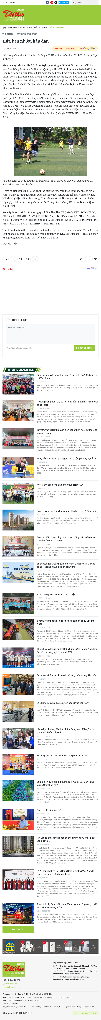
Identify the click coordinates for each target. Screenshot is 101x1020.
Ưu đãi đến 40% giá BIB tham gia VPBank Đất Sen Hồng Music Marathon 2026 (65, 783)
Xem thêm (16, 929)
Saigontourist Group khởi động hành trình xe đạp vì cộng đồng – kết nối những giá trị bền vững (66, 565)
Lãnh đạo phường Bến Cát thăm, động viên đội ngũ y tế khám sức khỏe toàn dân (65, 731)
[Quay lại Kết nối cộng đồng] (5, 259)
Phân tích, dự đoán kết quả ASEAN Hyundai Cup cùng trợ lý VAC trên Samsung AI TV (67, 906)
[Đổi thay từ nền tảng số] (18, 819)
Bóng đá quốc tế (33, 27)
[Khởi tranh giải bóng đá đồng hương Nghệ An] (18, 493)
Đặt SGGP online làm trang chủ (85, 1013)
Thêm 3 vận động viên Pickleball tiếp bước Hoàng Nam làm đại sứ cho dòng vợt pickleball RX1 (67, 651)
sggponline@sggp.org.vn (13, 987)
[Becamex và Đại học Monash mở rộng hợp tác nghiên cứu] (18, 684)
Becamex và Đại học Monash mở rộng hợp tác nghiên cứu (66, 675)
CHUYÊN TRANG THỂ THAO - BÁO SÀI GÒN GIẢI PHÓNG (13, 15)
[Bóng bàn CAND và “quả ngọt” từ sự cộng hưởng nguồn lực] (18, 467)
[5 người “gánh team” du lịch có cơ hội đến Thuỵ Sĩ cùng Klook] (18, 629)
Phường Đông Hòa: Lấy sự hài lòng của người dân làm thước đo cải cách (67, 403)
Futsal (45, 27)
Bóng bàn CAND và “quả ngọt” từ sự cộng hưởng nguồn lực (67, 458)
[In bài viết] (35, 259)
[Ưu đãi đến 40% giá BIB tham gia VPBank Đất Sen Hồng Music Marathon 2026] (18, 790)
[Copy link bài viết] (28, 259)
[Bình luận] (13, 259)
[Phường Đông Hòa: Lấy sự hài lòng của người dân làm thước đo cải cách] (18, 410)
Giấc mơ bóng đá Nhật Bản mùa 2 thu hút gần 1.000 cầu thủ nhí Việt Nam (67, 377)
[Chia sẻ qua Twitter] (95, 259)
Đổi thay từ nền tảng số (49, 810)
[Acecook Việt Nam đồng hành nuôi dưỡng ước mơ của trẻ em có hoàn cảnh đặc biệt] (18, 546)
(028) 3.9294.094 (10, 983)
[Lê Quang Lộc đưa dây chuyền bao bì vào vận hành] (18, 711)
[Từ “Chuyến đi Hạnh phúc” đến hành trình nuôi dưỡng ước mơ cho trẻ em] (18, 438)
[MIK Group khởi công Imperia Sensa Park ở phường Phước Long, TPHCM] (18, 846)
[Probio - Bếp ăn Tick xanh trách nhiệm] (18, 603)
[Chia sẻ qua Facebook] (88, 259)
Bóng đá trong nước (16, 27)
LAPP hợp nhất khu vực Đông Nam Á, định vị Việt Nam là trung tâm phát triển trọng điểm (65, 873)
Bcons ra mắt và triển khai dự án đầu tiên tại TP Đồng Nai (66, 511)
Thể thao (7, 34)
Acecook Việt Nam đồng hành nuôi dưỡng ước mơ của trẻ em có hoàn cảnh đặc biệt (66, 539)
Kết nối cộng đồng (57, 27)
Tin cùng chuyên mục (21, 369)
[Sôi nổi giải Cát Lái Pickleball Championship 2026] (18, 764)
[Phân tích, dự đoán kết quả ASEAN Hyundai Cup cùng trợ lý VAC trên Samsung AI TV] (18, 913)
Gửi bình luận (86, 348)
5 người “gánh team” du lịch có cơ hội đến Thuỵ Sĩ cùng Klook (65, 622)
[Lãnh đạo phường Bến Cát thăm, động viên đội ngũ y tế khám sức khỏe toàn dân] (18, 738)
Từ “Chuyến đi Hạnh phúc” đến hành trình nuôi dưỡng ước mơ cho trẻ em (67, 431)
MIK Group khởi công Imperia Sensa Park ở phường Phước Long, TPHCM (66, 839)
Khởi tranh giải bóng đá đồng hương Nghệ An (60, 484)
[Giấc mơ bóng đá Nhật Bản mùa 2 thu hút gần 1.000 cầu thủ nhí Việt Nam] (18, 384)
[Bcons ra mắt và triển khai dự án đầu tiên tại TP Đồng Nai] (18, 520)
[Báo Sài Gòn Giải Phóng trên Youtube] (51, 2)
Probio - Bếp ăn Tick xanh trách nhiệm (56, 594)
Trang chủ (4, 27)
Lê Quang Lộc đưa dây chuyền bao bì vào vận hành (63, 703)
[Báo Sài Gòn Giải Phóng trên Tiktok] (55, 2)
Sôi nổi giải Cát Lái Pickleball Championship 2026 (62, 755)
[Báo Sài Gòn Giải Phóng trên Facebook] (47, 2)
